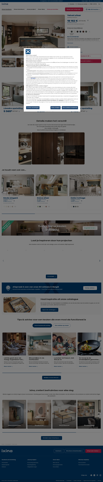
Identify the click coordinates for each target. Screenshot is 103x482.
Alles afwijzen (55, 107)
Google (33, 78)
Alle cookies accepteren (70, 107)
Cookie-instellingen (33, 107)
